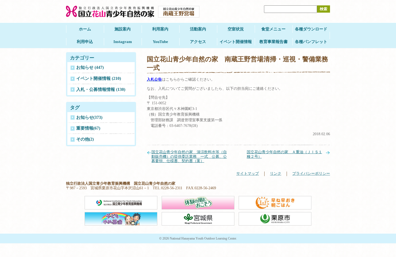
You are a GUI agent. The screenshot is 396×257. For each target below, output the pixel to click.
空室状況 (236, 29)
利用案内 (160, 29)
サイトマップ (247, 174)
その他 (85, 139)
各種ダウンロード (311, 29)
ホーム (85, 29)
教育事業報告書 (273, 42)
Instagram (122, 42)
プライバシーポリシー (311, 174)
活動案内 (198, 29)
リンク (275, 174)
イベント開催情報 (236, 42)
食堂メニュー (273, 29)
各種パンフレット (311, 42)
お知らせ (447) (90, 67)
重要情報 (88, 128)
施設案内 (122, 29)
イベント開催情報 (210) (98, 78)
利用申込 (85, 42)
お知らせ (89, 117)
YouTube (160, 42)
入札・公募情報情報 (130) (100, 89)
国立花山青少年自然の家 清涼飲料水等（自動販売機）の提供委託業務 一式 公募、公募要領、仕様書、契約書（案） (189, 156)
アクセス (198, 42)
